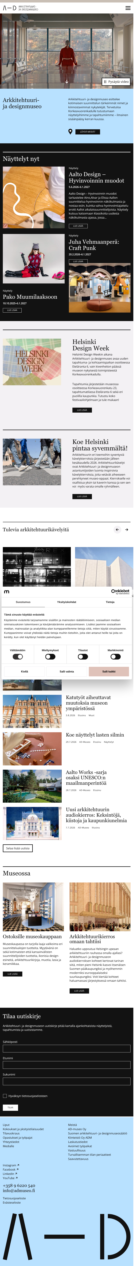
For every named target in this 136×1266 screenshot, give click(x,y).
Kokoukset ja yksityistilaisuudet (23, 1129)
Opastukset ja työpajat (17, 1138)
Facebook (9, 1169)
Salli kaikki (108, 671)
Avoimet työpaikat (80, 1146)
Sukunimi (9, 1074)
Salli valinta (67, 671)
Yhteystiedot (11, 1142)
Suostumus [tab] (23, 601)
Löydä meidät (87, 131)
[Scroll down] (67, 81)
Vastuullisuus (77, 1150)
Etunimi (8, 1058)
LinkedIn (8, 1174)
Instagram (9, 1165)
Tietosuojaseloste (14, 1198)
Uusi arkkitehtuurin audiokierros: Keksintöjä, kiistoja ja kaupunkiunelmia (96, 815)
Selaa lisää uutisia (17, 848)
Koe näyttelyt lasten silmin (95, 735)
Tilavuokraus (11, 1133)
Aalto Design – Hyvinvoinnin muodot (97, 177)
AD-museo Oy (77, 1129)
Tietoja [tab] (110, 601)
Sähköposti (10, 1042)
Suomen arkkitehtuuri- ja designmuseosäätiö (97, 1133)
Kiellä (24, 671)
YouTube (9, 1178)
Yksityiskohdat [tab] (66, 601)
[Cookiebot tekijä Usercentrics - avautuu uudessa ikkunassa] (113, 591)
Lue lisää (78, 225)
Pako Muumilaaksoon (30, 297)
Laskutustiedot (78, 1142)
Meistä (72, 1125)
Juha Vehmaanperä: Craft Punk (94, 245)
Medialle (8, 1146)
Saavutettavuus (78, 1159)
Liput (6, 1125)
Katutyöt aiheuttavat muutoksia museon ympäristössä (88, 703)
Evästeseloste (12, 1202)
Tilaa (10, 1107)
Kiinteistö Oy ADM (80, 1138)
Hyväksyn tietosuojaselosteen (27, 1096)
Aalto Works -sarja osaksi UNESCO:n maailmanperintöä (86, 777)
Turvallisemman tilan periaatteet (89, 1155)
